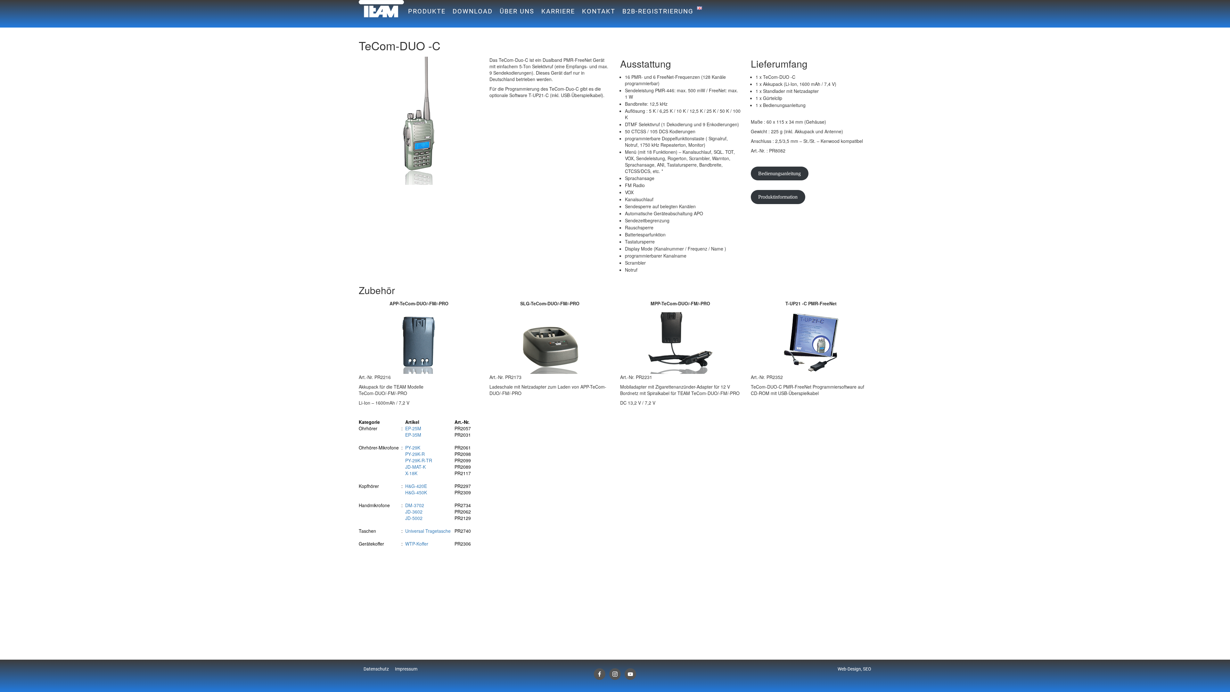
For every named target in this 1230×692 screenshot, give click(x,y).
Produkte (427, 11)
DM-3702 (414, 505)
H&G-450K (416, 492)
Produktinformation (778, 197)
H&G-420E (416, 486)
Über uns (517, 11)
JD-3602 (413, 511)
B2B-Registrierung (657, 11)
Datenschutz (376, 668)
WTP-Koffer (416, 543)
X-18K (411, 473)
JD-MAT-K (415, 467)
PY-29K (412, 447)
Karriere (558, 11)
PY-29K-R (415, 454)
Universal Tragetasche (428, 531)
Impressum (406, 668)
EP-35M (413, 435)
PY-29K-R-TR (418, 460)
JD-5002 (413, 518)
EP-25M (413, 428)
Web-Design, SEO (854, 668)
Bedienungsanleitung (779, 173)
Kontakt (598, 11)
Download (473, 11)
